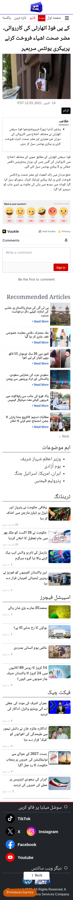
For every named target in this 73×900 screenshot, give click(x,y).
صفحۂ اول (54, 18)
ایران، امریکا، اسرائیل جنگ (37, 474)
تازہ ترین (20, 18)
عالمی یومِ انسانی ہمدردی (30, 648)
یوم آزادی (52, 466)
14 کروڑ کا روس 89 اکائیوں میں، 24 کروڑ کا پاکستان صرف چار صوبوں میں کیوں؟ (27, 673)
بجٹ (41, 18)
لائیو (32, 18)
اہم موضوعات (56, 448)
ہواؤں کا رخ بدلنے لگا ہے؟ (30, 628)
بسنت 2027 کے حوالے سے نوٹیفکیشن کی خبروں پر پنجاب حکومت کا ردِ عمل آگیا (27, 759)
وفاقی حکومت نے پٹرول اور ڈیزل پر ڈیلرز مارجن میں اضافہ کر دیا (27, 513)
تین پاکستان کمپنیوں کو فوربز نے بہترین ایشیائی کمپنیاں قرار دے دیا (25, 578)
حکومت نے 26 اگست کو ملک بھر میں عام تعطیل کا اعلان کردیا (26, 535)
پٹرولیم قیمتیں (47, 481)
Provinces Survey (19, 892)
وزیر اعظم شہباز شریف (40, 459)
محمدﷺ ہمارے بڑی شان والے (27, 608)
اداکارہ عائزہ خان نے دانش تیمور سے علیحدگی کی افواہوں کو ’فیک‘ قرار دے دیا (25, 734)
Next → (63, 436)
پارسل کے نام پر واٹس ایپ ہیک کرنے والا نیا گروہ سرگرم (26, 555)
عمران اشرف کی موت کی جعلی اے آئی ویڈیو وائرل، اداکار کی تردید (26, 708)
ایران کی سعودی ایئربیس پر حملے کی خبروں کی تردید (29, 782)
